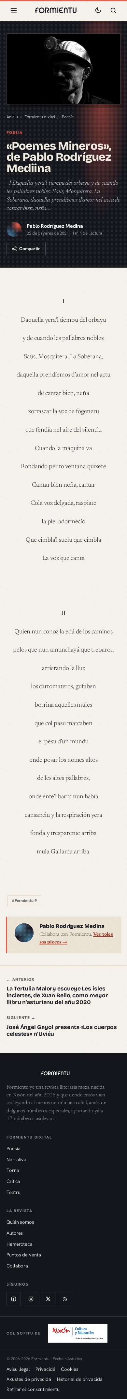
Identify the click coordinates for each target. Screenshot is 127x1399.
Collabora (17, 1266)
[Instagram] (31, 1299)
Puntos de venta (24, 1255)
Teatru (13, 1192)
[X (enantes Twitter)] (48, 1299)
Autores (15, 1233)
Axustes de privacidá (29, 1379)
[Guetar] (113, 10)
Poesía (68, 117)
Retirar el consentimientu (33, 1389)
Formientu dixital (39, 117)
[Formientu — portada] (56, 10)
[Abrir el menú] (14, 10)
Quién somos (20, 1222)
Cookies (69, 1369)
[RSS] (65, 1299)
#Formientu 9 (24, 900)
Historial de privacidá (80, 1379)
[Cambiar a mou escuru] (98, 10)
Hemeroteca (20, 1244)
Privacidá (45, 1369)
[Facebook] (14, 1299)
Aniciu (12, 117)
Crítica (13, 1181)
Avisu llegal (18, 1369)
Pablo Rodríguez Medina (55, 226)
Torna (13, 1170)
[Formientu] (63, 1073)
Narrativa (16, 1159)
